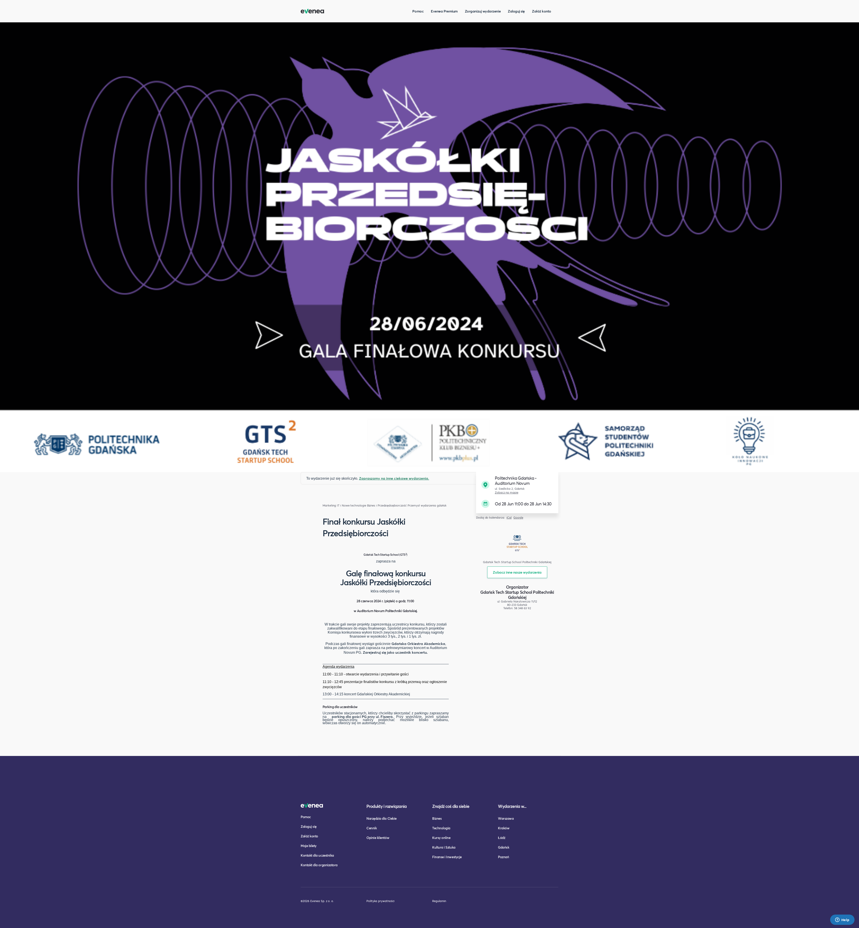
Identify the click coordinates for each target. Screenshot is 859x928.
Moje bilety (309, 845)
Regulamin (439, 901)
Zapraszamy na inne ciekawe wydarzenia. (394, 478)
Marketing (329, 505)
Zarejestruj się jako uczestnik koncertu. (395, 652)
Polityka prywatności (380, 901)
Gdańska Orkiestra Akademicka (418, 643)
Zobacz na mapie (506, 492)
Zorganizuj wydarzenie (483, 11)
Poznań (503, 857)
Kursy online (441, 837)
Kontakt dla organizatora (319, 865)
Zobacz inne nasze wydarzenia (517, 572)
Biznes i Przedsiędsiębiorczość (387, 505)
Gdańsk (503, 847)
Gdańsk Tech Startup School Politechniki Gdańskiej (517, 595)
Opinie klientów (377, 837)
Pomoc (418, 11)
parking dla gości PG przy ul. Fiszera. (362, 716)
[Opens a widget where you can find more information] (842, 920)
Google (518, 517)
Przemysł (414, 505)
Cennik (371, 828)
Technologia (441, 828)
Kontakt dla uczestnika (317, 855)
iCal (509, 517)
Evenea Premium (444, 11)
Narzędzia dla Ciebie (381, 818)
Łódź (501, 837)
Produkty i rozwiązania (386, 806)
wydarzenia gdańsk (434, 505)
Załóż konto (541, 11)
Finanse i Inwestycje (447, 857)
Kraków (503, 828)
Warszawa (506, 818)
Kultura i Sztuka (443, 847)
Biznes (437, 818)
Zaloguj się (516, 11)
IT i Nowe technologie (351, 505)
